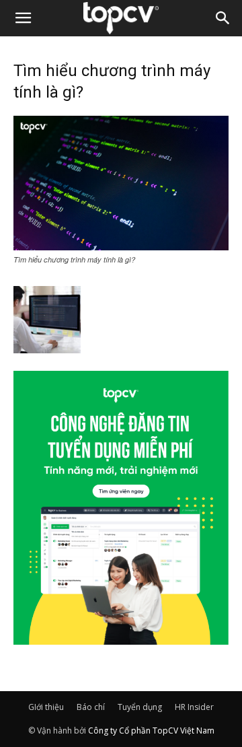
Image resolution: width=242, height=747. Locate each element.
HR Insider (194, 707)
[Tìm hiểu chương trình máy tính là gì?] (121, 246)
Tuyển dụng (140, 707)
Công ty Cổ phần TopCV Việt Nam (151, 730)
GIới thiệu (46, 707)
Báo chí (91, 707)
